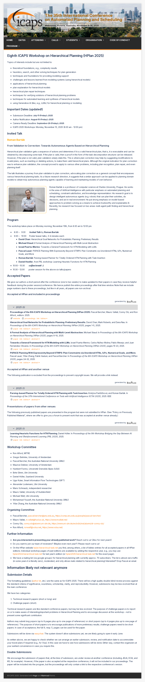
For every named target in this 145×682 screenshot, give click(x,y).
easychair (39, 633)
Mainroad (45, 676)
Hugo (35, 676)
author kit (36, 581)
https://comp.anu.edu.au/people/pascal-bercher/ (78, 516)
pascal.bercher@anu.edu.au (41, 516)
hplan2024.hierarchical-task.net (27, 554)
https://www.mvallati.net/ (56, 520)
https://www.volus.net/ (52, 527)
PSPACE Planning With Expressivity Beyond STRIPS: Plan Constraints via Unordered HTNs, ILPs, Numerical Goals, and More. (73, 353)
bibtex (43, 319)
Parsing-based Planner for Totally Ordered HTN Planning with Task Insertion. (49, 393)
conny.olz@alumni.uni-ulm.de (37, 523)
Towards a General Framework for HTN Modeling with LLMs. (40, 342)
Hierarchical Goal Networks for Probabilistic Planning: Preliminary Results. (48, 322)
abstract (35, 329)
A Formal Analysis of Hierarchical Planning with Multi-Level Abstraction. (47, 332)
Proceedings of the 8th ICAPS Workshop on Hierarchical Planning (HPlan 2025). (50, 312)
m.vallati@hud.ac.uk (35, 520)
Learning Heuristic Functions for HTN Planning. (34, 433)
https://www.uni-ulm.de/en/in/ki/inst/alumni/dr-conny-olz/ (78, 523)
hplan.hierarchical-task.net (46, 548)
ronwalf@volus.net (32, 527)
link (38, 319)
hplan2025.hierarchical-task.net (80, 554)
